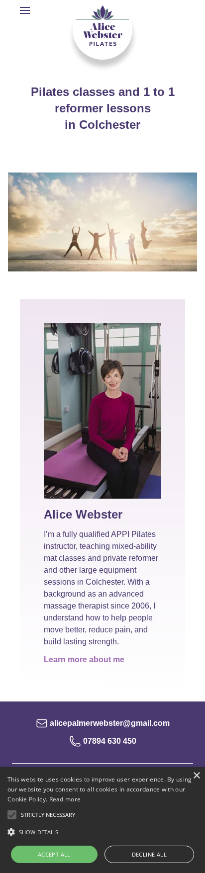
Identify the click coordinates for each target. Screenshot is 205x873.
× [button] (196, 776)
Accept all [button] (54, 854)
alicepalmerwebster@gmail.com (110, 723)
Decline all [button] (149, 854)
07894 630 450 (109, 741)
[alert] (102, 820)
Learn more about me (84, 659)
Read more (65, 799)
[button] (102, 832)
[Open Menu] (25, 11)
